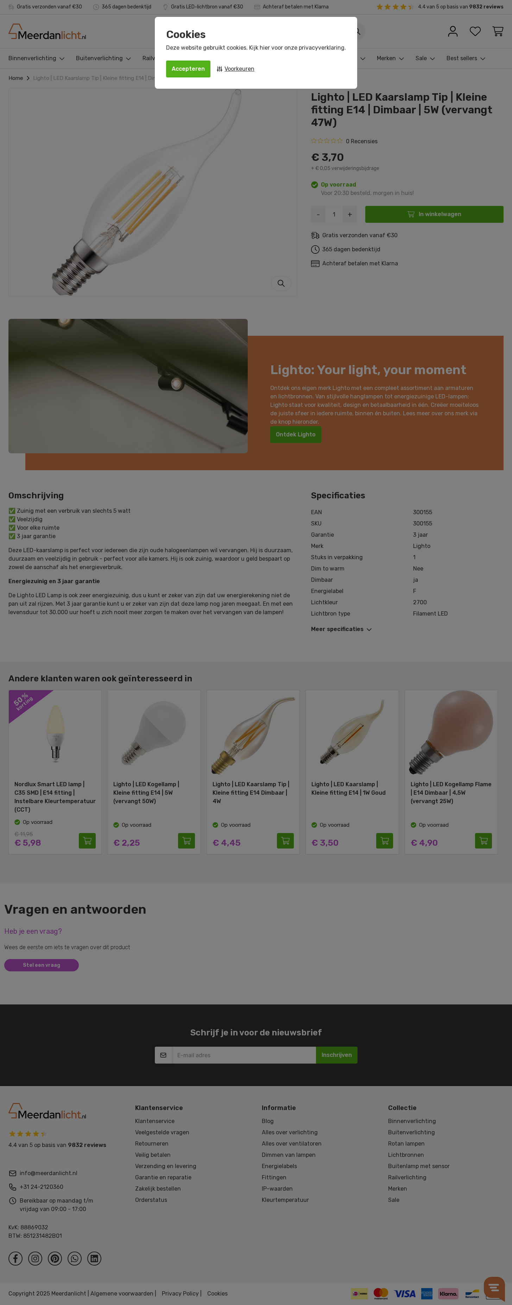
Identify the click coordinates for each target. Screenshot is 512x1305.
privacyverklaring (322, 47)
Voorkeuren (239, 68)
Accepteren (188, 68)
